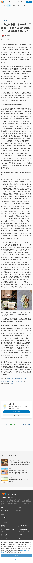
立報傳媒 (11, 383)
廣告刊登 (18, 507)
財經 (3, 5)
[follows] (18, 2)
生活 (9, 5)
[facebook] (2, 517)
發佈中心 (18, 510)
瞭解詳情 (16, 415)
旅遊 (19, 5)
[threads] (5, 517)
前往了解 (16, 559)
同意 (16, 555)
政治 (14, 5)
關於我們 (3, 507)
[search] (31, 5)
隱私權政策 (23, 550)
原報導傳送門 (27, 424)
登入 (28, 2)
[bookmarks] (21, 2)
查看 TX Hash (5, 425)
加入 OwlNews (5, 510)
